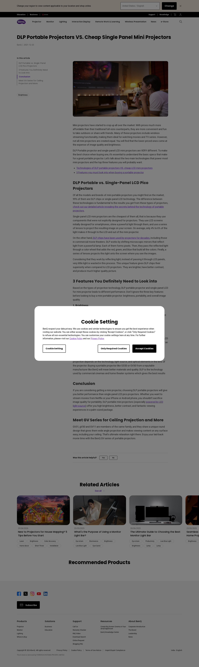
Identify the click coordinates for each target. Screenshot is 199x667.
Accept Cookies (144, 348)
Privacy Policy (97, 338)
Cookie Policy (76, 338)
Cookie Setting (54, 348)
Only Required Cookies (114, 348)
